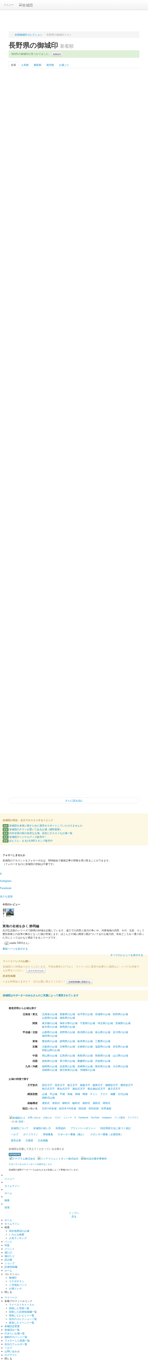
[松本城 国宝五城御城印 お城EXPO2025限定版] (126, 595)
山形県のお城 (49, 1017)
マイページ (11, 1297)
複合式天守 (63, 1088)
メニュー (9, 4)
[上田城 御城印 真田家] (126, 306)
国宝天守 (47, 1085)
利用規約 (61, 1128)
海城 (69, 1094)
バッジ (8, 1241)
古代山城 (123, 1094)
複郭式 (86, 1103)
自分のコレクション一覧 (23, 1319)
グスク (104, 1094)
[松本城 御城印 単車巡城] (74, 378)
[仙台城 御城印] (100, 234)
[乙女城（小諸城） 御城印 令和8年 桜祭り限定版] (126, 414)
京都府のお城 (85, 1046)
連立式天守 (114, 1088)
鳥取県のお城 (85, 1055)
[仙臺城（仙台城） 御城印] (74, 234)
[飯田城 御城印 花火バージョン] (126, 739)
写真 (7, 1245)
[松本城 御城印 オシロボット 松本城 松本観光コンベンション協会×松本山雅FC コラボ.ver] (126, 342)
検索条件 (57, 54)
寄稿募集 (48, 1134)
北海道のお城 (49, 1014)
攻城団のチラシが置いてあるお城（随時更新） (32, 829)
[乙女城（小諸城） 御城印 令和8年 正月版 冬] (48, 631)
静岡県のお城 (67, 1041)
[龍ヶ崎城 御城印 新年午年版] (21, 559)
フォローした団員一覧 (17, 1340)
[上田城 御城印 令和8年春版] (21, 523)
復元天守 (72, 1085)
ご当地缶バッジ (18, 1284)
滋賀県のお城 (102, 1046)
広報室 (29, 1140)
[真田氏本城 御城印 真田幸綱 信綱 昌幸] (74, 162)
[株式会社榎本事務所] (94, 1158)
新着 (13, 65)
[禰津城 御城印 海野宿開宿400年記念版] (100, 703)
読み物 (8, 1259)
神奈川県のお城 (68, 1023)
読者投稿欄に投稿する (79, 981)
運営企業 (16, 1140)
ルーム (8, 1270)
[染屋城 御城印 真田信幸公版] (74, 198)
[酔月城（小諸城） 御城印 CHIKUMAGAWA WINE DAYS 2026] (21, 90)
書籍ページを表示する (15, 948)
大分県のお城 (120, 1066)
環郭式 (106, 1103)
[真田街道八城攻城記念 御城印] (21, 631)
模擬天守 (85, 1085)
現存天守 (60, 1085)
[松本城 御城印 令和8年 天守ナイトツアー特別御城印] (74, 523)
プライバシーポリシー (83, 1128)
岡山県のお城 (49, 1055)
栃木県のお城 (49, 1026)
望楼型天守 (111, 1085)
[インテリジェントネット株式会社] (58, 1158)
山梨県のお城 (49, 1032)
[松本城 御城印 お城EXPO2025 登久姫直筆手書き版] (74, 667)
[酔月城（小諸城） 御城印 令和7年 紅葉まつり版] (74, 776)
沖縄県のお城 (87, 1070)
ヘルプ (14, 1134)
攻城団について (20, 1128)
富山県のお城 (102, 1032)
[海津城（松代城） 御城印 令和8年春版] (126, 487)
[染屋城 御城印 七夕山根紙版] (100, 270)
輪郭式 (76, 1103)
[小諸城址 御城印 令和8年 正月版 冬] (100, 631)
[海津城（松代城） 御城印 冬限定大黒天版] (74, 703)
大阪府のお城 (49, 1046)
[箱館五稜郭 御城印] (100, 306)
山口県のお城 (120, 1055)
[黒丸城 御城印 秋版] (48, 739)
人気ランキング (18, 1238)
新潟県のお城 (85, 1032)
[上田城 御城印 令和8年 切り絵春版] (48, 487)
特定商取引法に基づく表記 (115, 1128)
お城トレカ (15, 1288)
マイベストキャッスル (21, 1304)
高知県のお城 (102, 1061)
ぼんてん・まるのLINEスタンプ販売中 (28, 840)
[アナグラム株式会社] (22, 1158)
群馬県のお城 (67, 1026)
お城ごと (64, 65)
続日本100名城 (67, 1108)
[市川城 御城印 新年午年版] (100, 559)
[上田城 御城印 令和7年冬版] (48, 703)
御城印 (13, 1277)
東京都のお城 (49, 1023)
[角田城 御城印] (126, 234)
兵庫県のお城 (67, 1046)
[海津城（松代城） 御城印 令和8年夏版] (100, 378)
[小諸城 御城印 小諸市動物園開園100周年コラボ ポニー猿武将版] (48, 414)
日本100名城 (49, 1108)
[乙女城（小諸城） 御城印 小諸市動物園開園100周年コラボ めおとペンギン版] (126, 378)
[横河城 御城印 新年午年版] (126, 559)
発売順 (50, 65)
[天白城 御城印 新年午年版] (48, 595)
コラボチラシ (16, 1281)
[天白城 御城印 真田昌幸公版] (74, 126)
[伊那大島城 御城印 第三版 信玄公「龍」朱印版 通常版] (126, 90)
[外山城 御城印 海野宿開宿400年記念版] (126, 703)
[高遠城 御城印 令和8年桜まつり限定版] (100, 451)
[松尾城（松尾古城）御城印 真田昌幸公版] (21, 162)
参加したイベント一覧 (21, 1322)
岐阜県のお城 (85, 1041)
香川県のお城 (67, 1061)
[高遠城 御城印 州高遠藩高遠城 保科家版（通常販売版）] (74, 90)
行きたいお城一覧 (15, 1333)
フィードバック (35, 970)
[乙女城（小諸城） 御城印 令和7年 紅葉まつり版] (48, 776)
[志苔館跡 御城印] (74, 306)
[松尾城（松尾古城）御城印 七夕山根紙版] (48, 270)
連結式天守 (78, 1088)
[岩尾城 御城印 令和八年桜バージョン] (100, 487)
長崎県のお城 (85, 1066)
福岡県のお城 (49, 1066)
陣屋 (85, 1094)
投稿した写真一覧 (19, 1308)
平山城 (53, 1094)
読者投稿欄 (11, 1266)
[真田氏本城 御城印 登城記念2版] (100, 162)
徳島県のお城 (49, 1061)
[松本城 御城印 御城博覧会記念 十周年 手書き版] (126, 667)
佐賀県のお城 (67, 1066)
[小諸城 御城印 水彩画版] (48, 234)
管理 (7, 1207)
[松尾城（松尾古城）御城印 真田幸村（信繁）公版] (126, 126)
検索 (7, 1200)
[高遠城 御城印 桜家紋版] (74, 451)
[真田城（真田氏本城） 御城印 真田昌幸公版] (48, 198)
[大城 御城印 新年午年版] (21, 595)
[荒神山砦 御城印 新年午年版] (100, 523)
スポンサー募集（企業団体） (106, 1134)
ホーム (8, 1193)
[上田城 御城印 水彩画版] (21, 234)
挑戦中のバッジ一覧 (16, 1337)
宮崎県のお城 (49, 1070)
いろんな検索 (16, 1234)
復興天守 (98, 1085)
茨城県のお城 (122, 1023)
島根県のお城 (102, 1055)
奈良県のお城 (120, 1046)
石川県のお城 (120, 1032)
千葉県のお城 (87, 1023)
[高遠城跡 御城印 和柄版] (48, 523)
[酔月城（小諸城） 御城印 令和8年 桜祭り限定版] (21, 451)
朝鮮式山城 (48, 1097)
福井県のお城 (49, 1035)
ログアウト (11, 1355)
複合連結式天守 (96, 1088)
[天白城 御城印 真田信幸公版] (21, 126)
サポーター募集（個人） (72, 1134)
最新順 (37, 65)
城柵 (112, 1094)
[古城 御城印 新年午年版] (74, 595)
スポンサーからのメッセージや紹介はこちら (30, 1163)
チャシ (94, 1094)
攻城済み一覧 (12, 1329)
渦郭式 (96, 1103)
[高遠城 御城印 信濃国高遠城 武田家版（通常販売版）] (100, 90)
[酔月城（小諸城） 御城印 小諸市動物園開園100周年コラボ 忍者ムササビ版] (21, 414)
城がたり (10, 1256)
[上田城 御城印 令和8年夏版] (21, 378)
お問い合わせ (12, 1351)
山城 (44, 1094)
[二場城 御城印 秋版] (74, 739)
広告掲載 (43, 1140)
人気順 (25, 65)
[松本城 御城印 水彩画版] (100, 342)
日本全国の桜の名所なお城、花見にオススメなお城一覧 (37, 833)
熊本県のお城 (102, 1066)
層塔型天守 (126, 1085)
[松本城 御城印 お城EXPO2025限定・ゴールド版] (21, 667)
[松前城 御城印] (48, 306)
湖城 (77, 1094)
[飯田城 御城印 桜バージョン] (21, 776)
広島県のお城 (67, 1055)
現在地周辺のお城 (19, 1231)
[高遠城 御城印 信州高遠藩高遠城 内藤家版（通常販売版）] (48, 90)
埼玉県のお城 (105, 1023)
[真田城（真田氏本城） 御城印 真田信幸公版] (126, 162)
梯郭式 (66, 1103)
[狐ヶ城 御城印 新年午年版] (74, 559)
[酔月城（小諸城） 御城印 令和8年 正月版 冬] (74, 631)
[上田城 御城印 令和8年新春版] (126, 631)
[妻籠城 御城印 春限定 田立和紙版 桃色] (100, 414)
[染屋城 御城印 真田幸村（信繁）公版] (100, 198)
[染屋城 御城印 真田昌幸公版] (126, 198)
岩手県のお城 (85, 1014)
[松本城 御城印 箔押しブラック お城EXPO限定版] (100, 595)
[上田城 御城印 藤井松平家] (48, 342)
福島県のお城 (67, 1017)
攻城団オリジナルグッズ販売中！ (25, 837)
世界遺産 (106, 1108)
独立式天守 (48, 1088)
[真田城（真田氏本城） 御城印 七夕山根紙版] (74, 270)
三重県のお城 (102, 1041)
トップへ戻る (74, 1214)
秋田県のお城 (120, 1014)
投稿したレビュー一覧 (21, 1315)
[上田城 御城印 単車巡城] (48, 378)
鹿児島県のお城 (68, 1070)
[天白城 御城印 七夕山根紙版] (21, 270)
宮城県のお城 (102, 1014)
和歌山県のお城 (51, 1050)
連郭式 (46, 1103)
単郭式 (56, 1103)
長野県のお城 (67, 1032)
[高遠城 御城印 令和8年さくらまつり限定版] (126, 451)
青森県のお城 (67, 1014)
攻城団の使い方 (42, 1128)
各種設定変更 (12, 1326)
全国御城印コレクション (28, 34)
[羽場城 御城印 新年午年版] (48, 559)
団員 (21, 1121)
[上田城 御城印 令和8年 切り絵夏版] (48, 162)
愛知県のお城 (49, 1041)
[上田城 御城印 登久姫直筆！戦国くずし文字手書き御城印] (48, 667)
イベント (10, 1249)
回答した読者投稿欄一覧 (23, 1311)
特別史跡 (94, 1108)
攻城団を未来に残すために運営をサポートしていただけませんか (42, 825)
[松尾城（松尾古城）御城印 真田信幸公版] (100, 126)
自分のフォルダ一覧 (16, 1344)
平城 (62, 1094)
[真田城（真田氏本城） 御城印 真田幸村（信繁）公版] (21, 198)
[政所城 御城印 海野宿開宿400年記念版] (21, 739)
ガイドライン (30, 1134)
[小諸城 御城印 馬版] (74, 414)
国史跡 (82, 1108)
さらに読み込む (74, 800)
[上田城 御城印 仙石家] (21, 342)
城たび (8, 1252)
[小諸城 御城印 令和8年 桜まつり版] (21, 487)
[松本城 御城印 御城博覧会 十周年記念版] (21, 703)
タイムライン (12, 1186)
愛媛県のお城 (85, 1061)
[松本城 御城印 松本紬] (126, 270)
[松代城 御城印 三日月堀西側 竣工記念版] (48, 451)
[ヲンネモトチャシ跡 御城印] (21, 306)
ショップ (10, 1263)
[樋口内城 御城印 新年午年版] (126, 523)
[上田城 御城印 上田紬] (74, 342)
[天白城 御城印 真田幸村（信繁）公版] (48, 126)
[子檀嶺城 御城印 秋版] (100, 739)
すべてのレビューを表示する (126, 955)
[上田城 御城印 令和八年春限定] (74, 487)
